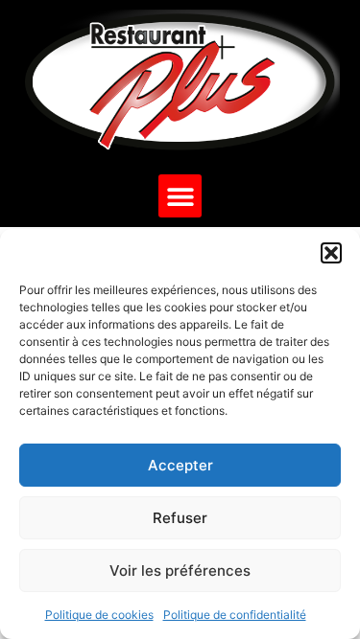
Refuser (180, 518)
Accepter (180, 465)
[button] (331, 252)
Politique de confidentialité (234, 614)
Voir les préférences (180, 570)
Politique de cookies (99, 614)
